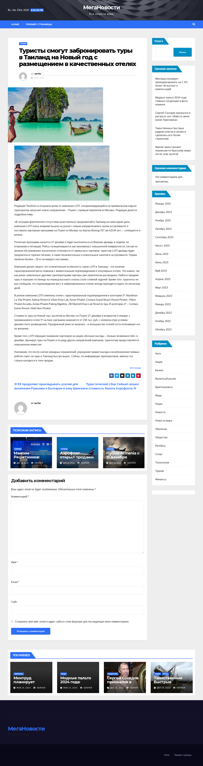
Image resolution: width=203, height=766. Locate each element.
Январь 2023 (163, 304)
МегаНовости (101, 7)
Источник (135, 368)
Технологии (162, 462)
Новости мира (163, 420)
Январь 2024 (163, 203)
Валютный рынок (165, 378)
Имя (14, 562)
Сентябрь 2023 (164, 237)
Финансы (160, 479)
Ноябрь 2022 (163, 321)
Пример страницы (39, 24)
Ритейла (160, 445)
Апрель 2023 (162, 279)
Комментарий (20, 496)
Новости (160, 412)
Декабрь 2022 (163, 312)
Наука (159, 404)
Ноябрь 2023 (163, 220)
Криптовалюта (164, 387)
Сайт (14, 601)
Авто (158, 353)
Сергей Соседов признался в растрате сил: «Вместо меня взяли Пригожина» (173, 116)
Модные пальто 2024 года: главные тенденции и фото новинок (171, 101)
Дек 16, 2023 (117, 688)
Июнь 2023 (161, 262)
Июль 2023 (161, 254)
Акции (159, 362)
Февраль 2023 (163, 296)
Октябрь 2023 (163, 229)
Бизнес (159, 370)
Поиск (158, 41)
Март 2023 (161, 287)
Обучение (161, 429)
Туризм (23, 43)
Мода (158, 395)
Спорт (159, 454)
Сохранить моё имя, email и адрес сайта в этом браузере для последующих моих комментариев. (72, 621)
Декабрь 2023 (163, 212)
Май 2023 (161, 270)
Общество (161, 437)
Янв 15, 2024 (23, 688)
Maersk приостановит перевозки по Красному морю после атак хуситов (173, 150)
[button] (194, 24)
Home (15, 24)
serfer (37, 73)
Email (15, 582)
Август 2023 (162, 245)
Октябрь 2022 (163, 329)
